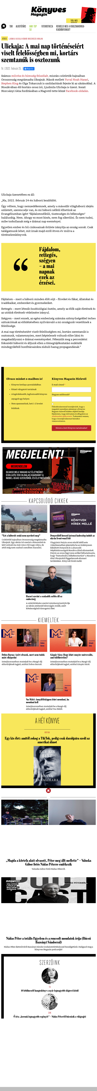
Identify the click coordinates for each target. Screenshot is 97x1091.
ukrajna (40, 39)
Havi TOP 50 (34, 28)
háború (24, 39)
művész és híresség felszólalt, (30, 76)
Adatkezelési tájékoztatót (62, 416)
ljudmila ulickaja (15, 39)
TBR (11, 26)
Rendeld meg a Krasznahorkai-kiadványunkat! (70, 28)
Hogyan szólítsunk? (61, 395)
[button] (2, 28)
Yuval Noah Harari (76, 79)
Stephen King (9, 83)
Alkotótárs (22, 26)
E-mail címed (58, 385)
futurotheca (48, 26)
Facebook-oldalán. (77, 91)
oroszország (32, 39)
